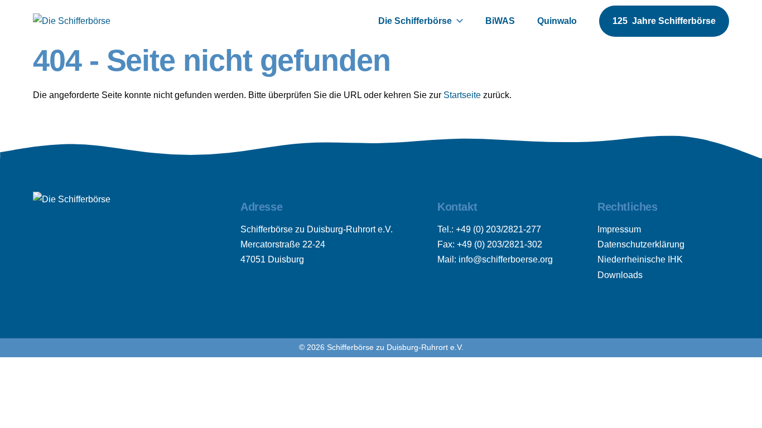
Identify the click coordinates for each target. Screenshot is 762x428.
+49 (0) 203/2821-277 (498, 229)
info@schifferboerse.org (506, 259)
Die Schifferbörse (415, 21)
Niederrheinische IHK (640, 259)
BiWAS (500, 21)
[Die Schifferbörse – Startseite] (71, 20)
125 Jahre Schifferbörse (664, 21)
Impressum (619, 229)
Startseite (462, 95)
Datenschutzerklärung (640, 244)
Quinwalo (557, 21)
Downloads (620, 275)
